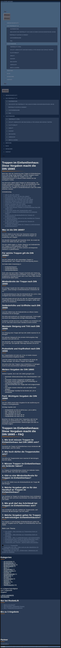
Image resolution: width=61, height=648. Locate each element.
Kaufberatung (14, 29)
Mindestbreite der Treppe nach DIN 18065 (18, 198)
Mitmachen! (10, 76)
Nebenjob (7, 575)
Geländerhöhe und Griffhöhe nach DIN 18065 (19, 199)
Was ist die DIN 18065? (12, 195)
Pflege (6, 577)
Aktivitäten (8, 561)
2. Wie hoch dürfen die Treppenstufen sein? (18, 210)
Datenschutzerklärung (29, 646)
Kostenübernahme (15, 37)
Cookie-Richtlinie (42, 646)
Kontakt (9, 79)
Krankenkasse (9, 574)
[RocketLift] (7, 88)
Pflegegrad (8, 579)
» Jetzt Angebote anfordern (7, 596)
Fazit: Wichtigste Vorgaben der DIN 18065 (18, 205)
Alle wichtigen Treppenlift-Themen (14, 606)
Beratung (10, 70)
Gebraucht (13, 64)
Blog (8, 73)
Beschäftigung (9, 564)
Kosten (6, 572)
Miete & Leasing (14, 67)
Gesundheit (8, 569)
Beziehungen (8, 566)
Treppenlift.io (5, 644)
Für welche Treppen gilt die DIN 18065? (17, 196)
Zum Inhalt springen (7, 1)
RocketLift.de (9, 646)
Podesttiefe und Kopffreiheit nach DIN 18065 (19, 202)
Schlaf (6, 580)
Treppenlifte (14, 545)
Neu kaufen (13, 61)
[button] (5, 11)
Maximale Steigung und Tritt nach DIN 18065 (19, 201)
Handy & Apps (9, 571)
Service (7, 582)
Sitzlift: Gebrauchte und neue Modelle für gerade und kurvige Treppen (31, 49)
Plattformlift (14, 52)
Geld (5, 568)
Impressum (18, 646)
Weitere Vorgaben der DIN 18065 (15, 204)
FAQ (11, 40)
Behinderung (9, 563)
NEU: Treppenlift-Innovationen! (13, 608)
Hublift (12, 55)
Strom (6, 583)
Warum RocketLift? (13, 23)
